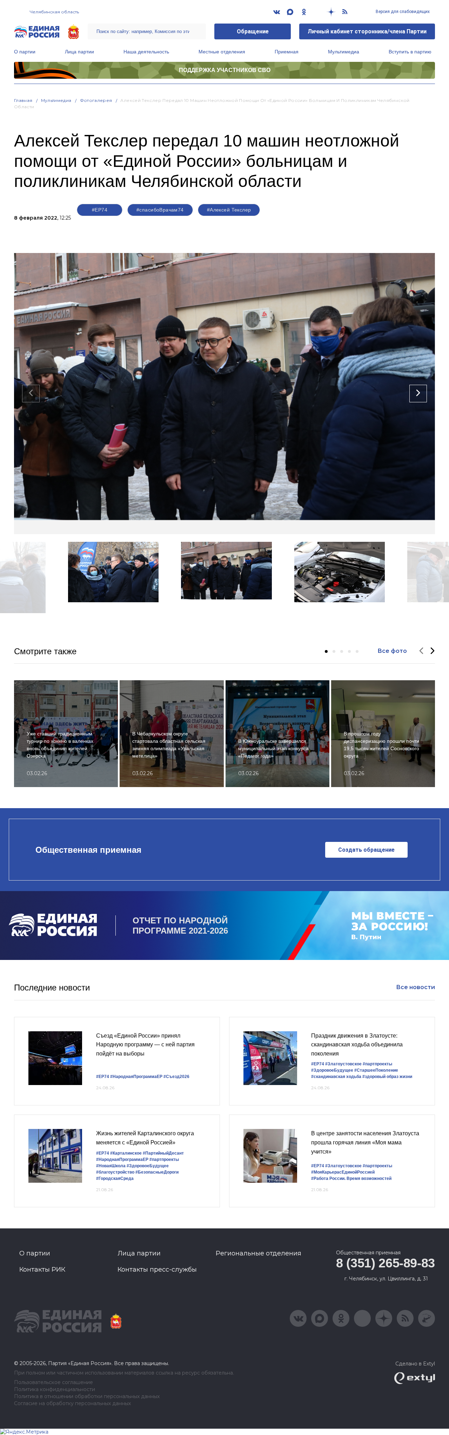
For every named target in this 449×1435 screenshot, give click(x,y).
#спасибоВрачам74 (160, 210)
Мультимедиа (343, 51)
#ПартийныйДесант (163, 1153)
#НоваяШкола (111, 1165)
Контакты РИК (42, 1269)
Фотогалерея (96, 100)
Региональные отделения (258, 1253)
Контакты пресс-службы (157, 1269)
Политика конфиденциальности (54, 1389)
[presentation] (31, 393)
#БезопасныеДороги (157, 1172)
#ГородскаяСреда (115, 1178)
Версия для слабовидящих (402, 11)
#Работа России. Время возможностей (351, 1178)
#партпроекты (377, 1063)
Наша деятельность (146, 51)
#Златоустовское (343, 1063)
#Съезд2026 (176, 1076)
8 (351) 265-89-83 (385, 1263)
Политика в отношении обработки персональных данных (87, 1397)
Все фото (392, 651)
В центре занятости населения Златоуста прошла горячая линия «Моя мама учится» (365, 1142)
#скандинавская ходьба (336, 1076)
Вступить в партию (410, 51)
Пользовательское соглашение (53, 1382)
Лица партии (79, 51)
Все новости (415, 987)
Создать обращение (366, 849)
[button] (326, 651)
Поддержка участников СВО (224, 70)
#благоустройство (115, 1172)
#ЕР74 (99, 210)
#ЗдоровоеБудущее (332, 1070)
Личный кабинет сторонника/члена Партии (367, 31)
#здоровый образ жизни (387, 1076)
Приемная (287, 51)
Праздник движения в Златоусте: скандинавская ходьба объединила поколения (357, 1045)
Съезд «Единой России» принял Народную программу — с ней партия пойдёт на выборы (145, 1045)
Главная (23, 100)
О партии (24, 51)
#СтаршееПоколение (376, 1070)
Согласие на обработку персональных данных (72, 1404)
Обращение (253, 31)
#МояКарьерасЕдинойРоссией (343, 1172)
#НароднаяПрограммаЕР (136, 1076)
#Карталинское (126, 1153)
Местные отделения (222, 51)
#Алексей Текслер (229, 210)
